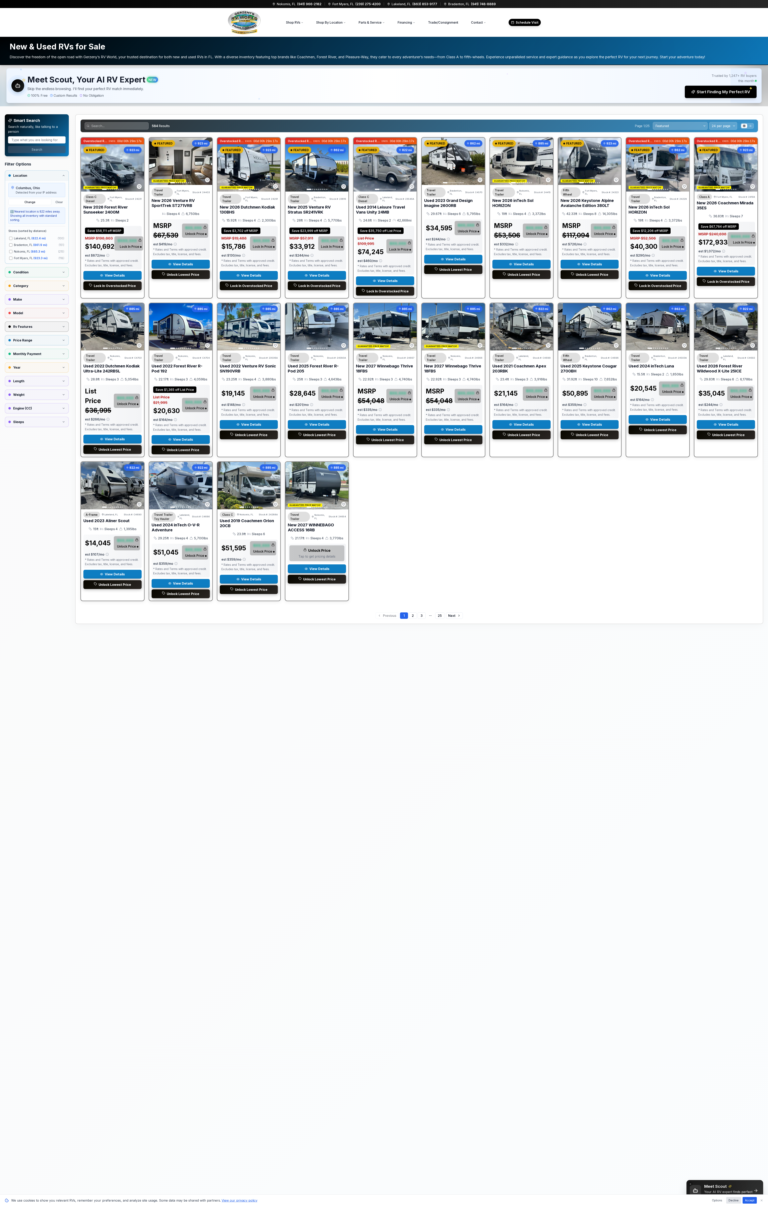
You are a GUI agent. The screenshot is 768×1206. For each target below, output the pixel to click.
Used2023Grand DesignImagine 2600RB (448, 203)
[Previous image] (86, 168)
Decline (734, 1200)
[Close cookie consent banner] (761, 1200)
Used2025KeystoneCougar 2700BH (589, 368)
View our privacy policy (239, 1200)
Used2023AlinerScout (106, 520)
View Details (115, 275)
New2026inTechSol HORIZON (512, 203)
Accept (749, 1200)
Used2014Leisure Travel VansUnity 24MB (380, 210)
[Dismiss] (690, 1184)
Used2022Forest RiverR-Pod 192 (177, 368)
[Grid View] (744, 126)
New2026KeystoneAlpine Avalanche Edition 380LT (587, 203)
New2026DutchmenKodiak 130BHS (247, 210)
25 (440, 616)
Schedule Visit (527, 22)
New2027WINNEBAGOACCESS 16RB (311, 527)
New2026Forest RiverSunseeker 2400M (105, 210)
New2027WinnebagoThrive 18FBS (384, 368)
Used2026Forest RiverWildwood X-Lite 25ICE (719, 368)
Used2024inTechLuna (651, 366)
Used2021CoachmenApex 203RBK (519, 368)
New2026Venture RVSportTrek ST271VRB (173, 203)
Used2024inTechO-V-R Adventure (176, 527)
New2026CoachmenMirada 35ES (725, 205)
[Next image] (138, 168)
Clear (59, 202)
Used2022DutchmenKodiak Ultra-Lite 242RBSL (111, 368)
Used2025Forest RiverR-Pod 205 (313, 368)
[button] (384, 85)
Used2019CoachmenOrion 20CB (247, 523)
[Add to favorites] (139, 186)
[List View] (750, 126)
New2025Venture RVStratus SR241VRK (309, 210)
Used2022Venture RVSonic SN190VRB (248, 368)
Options (717, 1200)
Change (29, 202)
